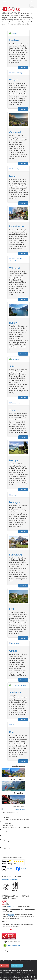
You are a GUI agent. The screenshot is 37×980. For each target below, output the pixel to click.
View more (23, 67)
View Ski (6, 1)
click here (11, 915)
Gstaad (13, 650)
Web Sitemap (7, 843)
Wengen (13, 80)
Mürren (13, 176)
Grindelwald (15, 132)
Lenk (11, 609)
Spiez (12, 366)
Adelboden (15, 692)
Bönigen (13, 322)
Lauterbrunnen (17, 226)
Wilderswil (14, 268)
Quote (31, 1)
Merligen (13, 460)
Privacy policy (16, 966)
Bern (11, 732)
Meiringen (14, 502)
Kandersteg (15, 554)
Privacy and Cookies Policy (12, 851)
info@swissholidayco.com (11, 833)
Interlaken (14, 40)
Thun (12, 410)
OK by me (4, 966)
